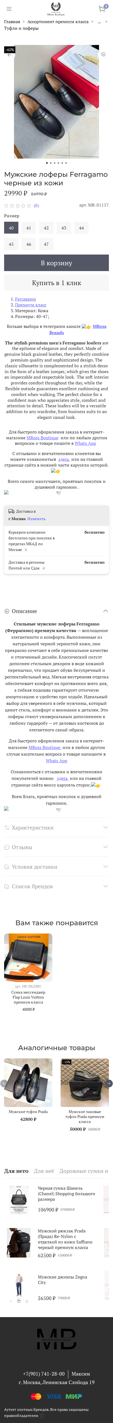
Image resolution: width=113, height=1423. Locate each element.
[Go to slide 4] (58, 163)
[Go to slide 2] (51, 163)
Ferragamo (25, 299)
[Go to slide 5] (62, 163)
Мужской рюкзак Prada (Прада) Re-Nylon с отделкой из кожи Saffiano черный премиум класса (65, 1239)
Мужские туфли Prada (28, 1111)
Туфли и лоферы (21, 28)
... (99, 21)
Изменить (36, 518)
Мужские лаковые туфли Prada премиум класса (84, 1116)
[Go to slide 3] (54, 163)
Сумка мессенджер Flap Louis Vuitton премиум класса (28, 997)
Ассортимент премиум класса (58, 21)
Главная (12, 21)
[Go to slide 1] (47, 163)
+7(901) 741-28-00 (44, 1373)
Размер (11, 215)
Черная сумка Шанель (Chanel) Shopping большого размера (66, 1193)
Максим (81, 1373)
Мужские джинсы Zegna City (62, 1279)
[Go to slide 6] (66, 163)
